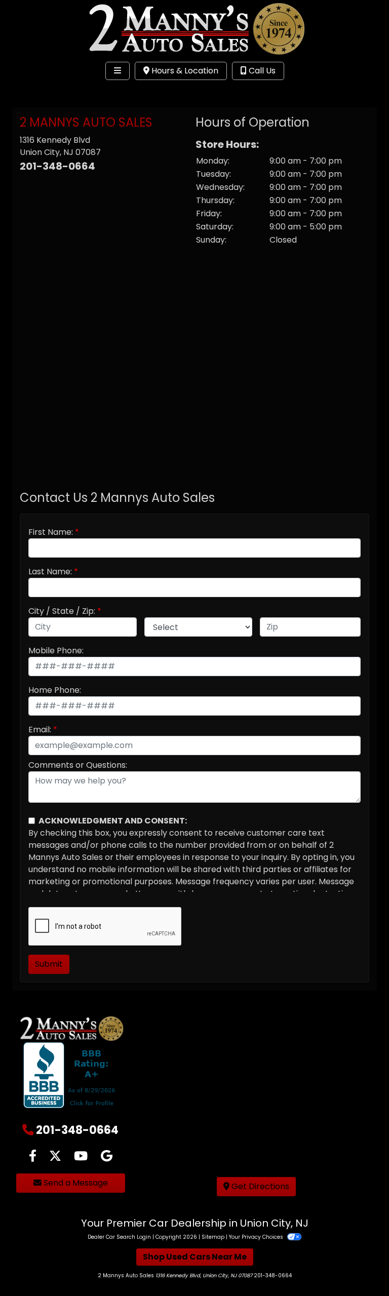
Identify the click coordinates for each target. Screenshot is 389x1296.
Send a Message (75, 1183)
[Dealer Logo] (194, 28)
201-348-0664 (57, 166)
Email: (39, 729)
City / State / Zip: (61, 611)
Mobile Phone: (56, 650)
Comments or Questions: (77, 765)
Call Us (261, 70)
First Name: (50, 532)
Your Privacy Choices (257, 1237)
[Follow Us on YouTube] (81, 1156)
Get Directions (259, 1186)
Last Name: (50, 571)
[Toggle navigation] (117, 71)
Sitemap (213, 1237)
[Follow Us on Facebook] (32, 1156)
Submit (49, 964)
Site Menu (39, 92)
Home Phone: (54, 690)
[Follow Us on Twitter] (55, 1156)
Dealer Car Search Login (119, 1237)
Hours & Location (183, 70)
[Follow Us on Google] (106, 1156)
